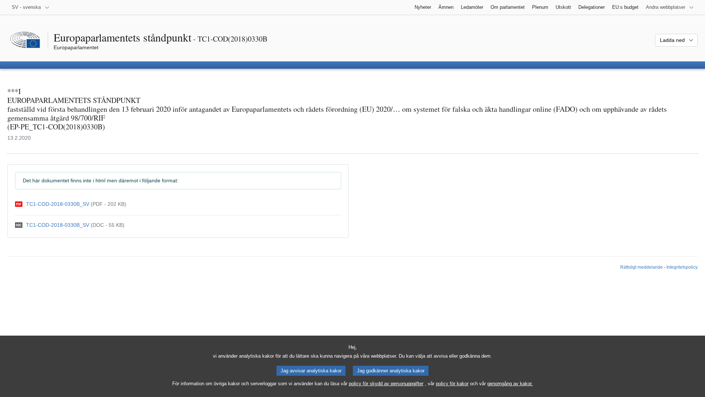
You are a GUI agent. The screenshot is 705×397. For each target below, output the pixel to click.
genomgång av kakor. (510, 383)
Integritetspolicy (682, 267)
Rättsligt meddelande (641, 267)
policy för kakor (452, 383)
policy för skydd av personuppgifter (386, 383)
